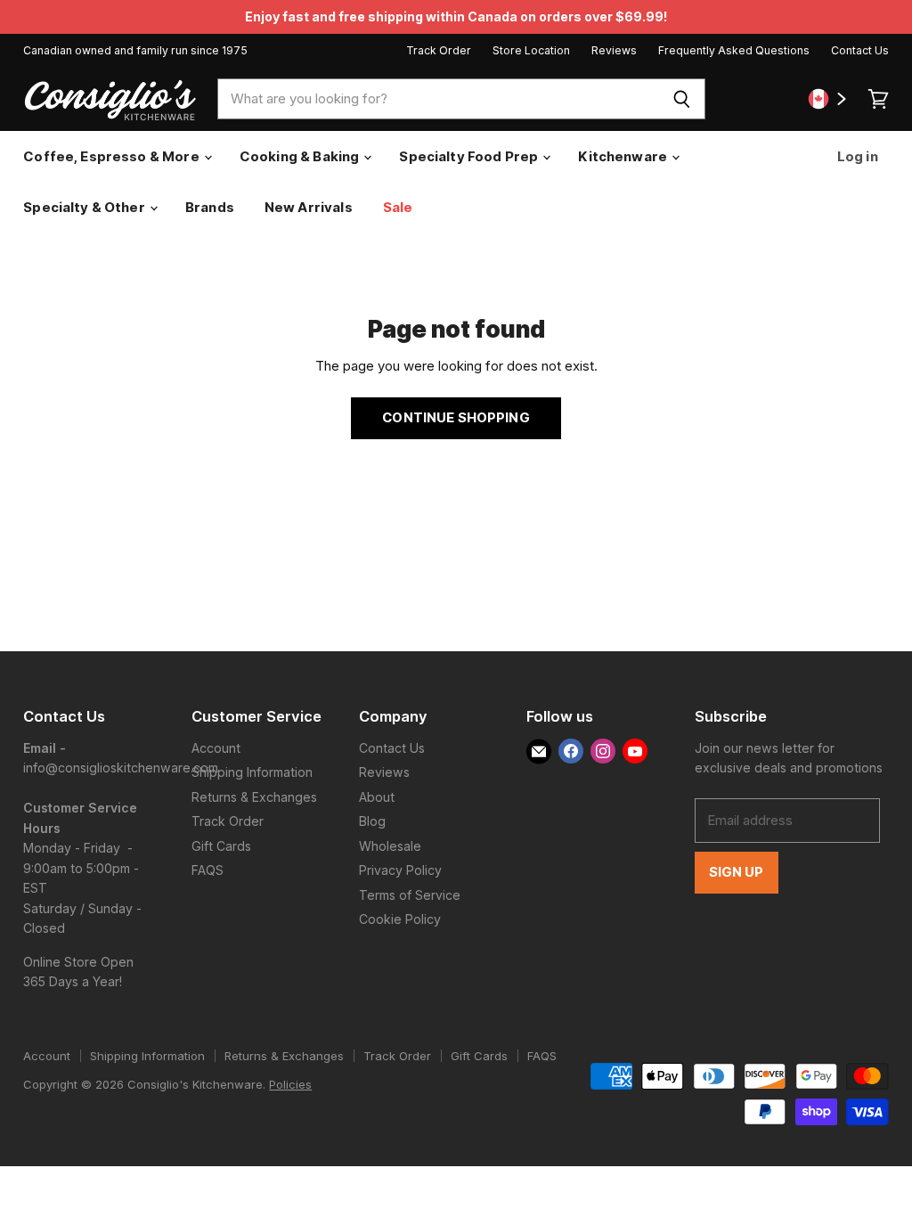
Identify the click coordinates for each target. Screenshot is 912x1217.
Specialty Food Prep (470, 156)
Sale (398, 207)
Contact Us (860, 51)
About (377, 797)
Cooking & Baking (301, 156)
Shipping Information (252, 772)
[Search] (681, 98)
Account (215, 748)
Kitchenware (624, 156)
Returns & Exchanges (254, 797)
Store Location (531, 51)
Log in (856, 156)
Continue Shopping (456, 418)
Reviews (614, 51)
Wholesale (390, 846)
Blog (372, 821)
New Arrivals (309, 207)
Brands (209, 207)
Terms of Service (409, 895)
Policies (290, 1084)
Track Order (438, 51)
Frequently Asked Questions (734, 51)
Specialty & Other (85, 207)
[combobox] (437, 98)
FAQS (207, 870)
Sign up (736, 872)
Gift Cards (221, 846)
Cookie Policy (400, 919)
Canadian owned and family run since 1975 (135, 51)
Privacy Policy (400, 870)
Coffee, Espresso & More (112, 156)
